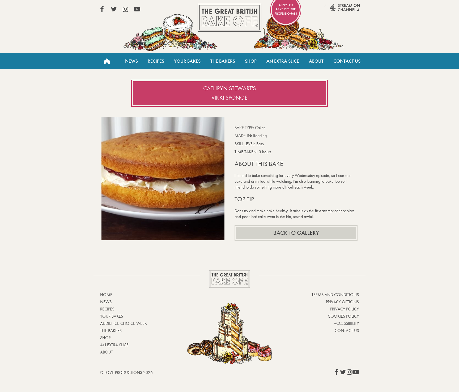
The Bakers (222, 61)
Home (107, 61)
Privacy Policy (344, 309)
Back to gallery (296, 232)
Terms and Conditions (335, 294)
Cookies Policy (343, 316)
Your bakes (111, 316)
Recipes (156, 61)
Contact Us (346, 61)
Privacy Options (342, 301)
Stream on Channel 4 (334, 10)
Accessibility (346, 323)
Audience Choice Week (123, 323)
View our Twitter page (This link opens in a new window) (113, 9)
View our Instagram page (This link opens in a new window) (125, 9)
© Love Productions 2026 (126, 372)
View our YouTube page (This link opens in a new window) (137, 9)
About (316, 61)
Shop (251, 61)
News (131, 61)
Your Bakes (187, 61)
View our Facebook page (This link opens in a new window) (102, 9)
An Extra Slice (282, 61)
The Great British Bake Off (229, 18)
